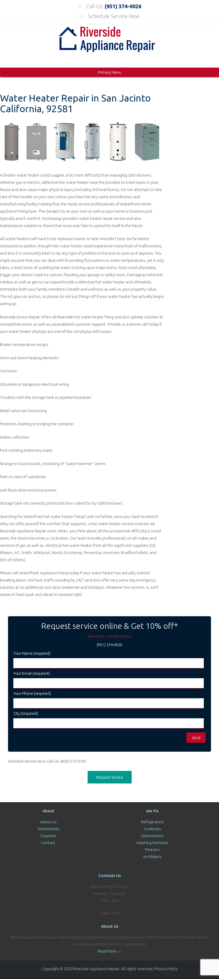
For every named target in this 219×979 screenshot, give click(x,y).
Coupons (48, 835)
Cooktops (152, 828)
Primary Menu (109, 72)
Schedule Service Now (114, 16)
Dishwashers (152, 835)
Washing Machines (152, 842)
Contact (48, 842)
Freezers (152, 849)
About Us (48, 822)
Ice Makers (152, 856)
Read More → (110, 951)
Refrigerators (152, 822)
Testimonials (48, 828)
